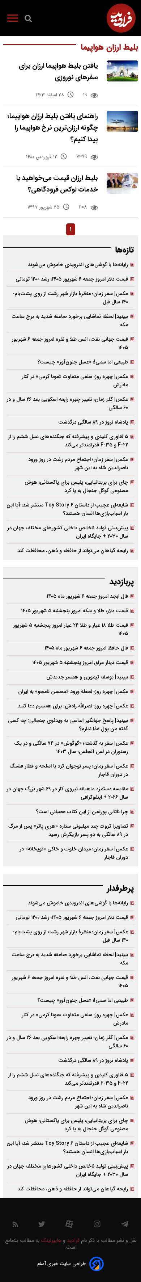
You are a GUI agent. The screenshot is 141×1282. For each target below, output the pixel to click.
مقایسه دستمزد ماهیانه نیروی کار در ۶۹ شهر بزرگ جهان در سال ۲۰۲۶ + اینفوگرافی (67, 793)
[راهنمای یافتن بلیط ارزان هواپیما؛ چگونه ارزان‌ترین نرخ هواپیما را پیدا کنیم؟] (122, 121)
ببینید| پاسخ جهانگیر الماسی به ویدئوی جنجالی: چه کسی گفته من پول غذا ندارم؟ (68, 724)
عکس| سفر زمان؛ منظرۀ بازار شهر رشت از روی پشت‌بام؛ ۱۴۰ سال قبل (70, 298)
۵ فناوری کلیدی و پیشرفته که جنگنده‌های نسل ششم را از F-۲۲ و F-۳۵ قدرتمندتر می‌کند (68, 441)
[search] (28, 20)
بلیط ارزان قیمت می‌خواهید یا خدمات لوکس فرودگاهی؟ (57, 184)
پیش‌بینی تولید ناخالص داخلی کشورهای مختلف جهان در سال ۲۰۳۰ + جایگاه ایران (67, 532)
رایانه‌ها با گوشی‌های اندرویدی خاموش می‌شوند (78, 265)
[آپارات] (69, 1226)
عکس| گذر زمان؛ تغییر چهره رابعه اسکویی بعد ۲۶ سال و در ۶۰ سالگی (67, 403)
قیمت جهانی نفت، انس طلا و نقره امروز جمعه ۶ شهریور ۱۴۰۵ (70, 343)
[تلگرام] (124, 1225)
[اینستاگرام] (97, 1226)
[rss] (15, 1226)
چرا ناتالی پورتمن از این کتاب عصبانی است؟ (82, 812)
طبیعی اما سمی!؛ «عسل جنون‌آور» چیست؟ (82, 362)
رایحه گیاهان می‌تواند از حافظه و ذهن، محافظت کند (72, 551)
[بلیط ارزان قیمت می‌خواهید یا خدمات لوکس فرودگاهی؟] (122, 183)
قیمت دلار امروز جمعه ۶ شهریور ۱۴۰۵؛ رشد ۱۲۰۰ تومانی (72, 279)
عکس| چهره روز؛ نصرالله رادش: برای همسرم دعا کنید (73, 706)
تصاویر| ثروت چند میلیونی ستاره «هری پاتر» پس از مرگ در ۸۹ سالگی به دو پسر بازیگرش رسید (68, 830)
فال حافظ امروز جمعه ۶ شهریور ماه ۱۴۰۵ (86, 648)
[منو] (12, 19)
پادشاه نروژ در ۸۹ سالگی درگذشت (93, 422)
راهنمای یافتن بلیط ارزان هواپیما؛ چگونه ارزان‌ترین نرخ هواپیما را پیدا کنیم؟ (52, 128)
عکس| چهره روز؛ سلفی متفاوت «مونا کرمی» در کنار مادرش (75, 381)
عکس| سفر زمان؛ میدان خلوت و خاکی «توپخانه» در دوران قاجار (74, 853)
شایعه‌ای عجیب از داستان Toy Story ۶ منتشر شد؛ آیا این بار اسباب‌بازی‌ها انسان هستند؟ (67, 509)
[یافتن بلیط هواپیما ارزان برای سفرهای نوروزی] (122, 70)
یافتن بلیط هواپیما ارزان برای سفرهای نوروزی (58, 71)
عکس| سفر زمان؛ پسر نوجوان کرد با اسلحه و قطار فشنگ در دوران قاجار (68, 770)
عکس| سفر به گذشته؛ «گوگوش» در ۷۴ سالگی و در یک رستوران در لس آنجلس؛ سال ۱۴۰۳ (71, 747)
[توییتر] (41, 1225)
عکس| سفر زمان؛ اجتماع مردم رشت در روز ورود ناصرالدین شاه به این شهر (78, 463)
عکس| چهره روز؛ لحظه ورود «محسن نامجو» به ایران (73, 692)
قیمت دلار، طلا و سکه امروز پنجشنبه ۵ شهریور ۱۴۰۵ (74, 611)
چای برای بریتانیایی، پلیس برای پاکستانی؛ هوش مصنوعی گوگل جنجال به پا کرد (76, 486)
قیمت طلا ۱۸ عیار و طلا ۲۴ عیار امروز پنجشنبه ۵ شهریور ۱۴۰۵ (70, 629)
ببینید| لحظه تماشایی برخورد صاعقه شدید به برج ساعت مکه (70, 320)
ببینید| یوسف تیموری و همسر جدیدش (87, 677)
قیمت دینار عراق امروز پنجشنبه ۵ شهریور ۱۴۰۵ (80, 663)
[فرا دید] (121, 18)
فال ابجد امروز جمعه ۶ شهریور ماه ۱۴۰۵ (87, 596)
